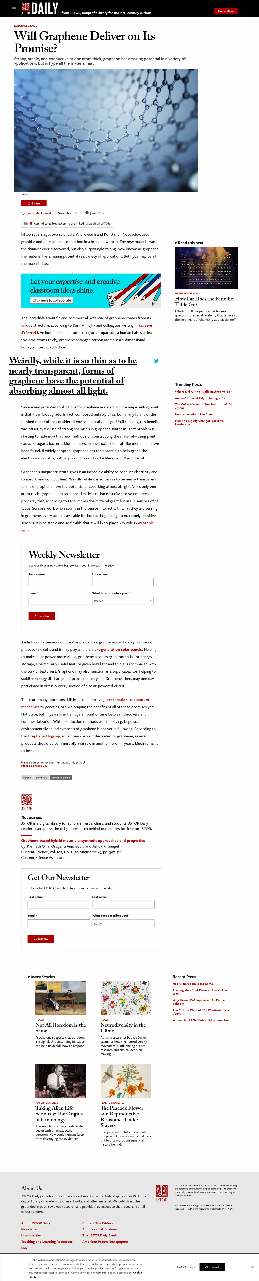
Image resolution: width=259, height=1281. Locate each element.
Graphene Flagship (44, 736)
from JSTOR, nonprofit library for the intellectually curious (107, 12)
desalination (117, 699)
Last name (100, 574)
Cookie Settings (186, 1266)
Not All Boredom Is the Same (60, 1028)
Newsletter (225, 11)
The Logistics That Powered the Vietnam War (201, 992)
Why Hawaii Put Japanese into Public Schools (199, 1002)
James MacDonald (38, 213)
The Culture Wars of (203, 406)
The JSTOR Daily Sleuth (100, 1235)
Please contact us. (34, 765)
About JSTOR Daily (35, 1223)
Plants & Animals (112, 1103)
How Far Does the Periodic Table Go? (204, 302)
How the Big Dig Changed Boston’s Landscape (199, 422)
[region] (129, 1267)
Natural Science (25, 26)
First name (37, 574)
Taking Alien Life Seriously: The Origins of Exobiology (59, 1114)
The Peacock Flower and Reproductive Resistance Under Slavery (122, 1117)
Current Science (61, 777)
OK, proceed (212, 1267)
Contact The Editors (97, 1223)
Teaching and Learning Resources (47, 1241)
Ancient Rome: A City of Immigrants (200, 398)
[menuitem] (226, 11)
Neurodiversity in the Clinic (194, 414)
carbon (27, 777)
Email (33, 593)
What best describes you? (111, 593)
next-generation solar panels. (117, 649)
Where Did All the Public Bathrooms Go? (203, 391)
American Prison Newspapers (105, 1241)
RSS (24, 1247)
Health (40, 1020)
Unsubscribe (31, 1235)
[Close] (252, 1266)
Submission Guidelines (99, 1229)
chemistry (41, 777)
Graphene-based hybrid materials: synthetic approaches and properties (83, 840)
